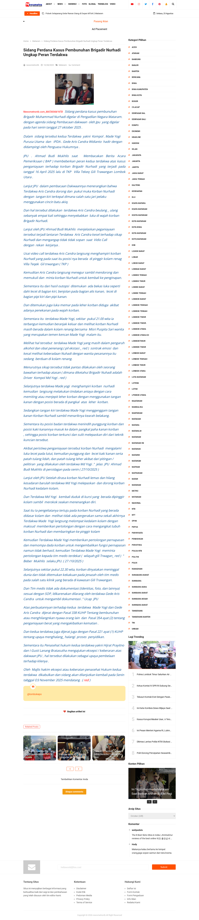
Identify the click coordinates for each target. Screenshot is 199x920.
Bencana (136, 77)
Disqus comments (74, 791)
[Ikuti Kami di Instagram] (139, 4)
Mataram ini (138, 443)
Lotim (135, 389)
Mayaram (136, 485)
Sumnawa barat (140, 605)
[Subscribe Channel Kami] (132, 4)
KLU (133, 197)
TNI (133, 623)
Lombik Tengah (139, 275)
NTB (133, 509)
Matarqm (136, 461)
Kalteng (136, 185)
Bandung (136, 59)
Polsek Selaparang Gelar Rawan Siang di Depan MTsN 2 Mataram (74, 13)
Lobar (135, 257)
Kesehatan (137, 191)
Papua (135, 527)
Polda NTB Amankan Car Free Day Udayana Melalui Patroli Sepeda (39, 754)
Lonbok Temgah (139, 359)
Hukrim (135, 143)
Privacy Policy (83, 899)
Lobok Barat (138, 263)
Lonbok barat (139, 353)
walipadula (137, 830)
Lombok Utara (139, 329)
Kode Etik (80, 892)
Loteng (135, 383)
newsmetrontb (99, 915)
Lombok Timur (139, 317)
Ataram (135, 53)
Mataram (63, 65)
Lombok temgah (140, 305)
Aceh (134, 47)
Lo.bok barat (138, 251)
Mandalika (137, 407)
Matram (136, 467)
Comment (76, 65)
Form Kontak (133, 892)
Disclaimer (81, 888)
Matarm (136, 455)
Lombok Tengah (139, 311)
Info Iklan (131, 899)
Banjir (135, 65)
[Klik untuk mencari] (173, 4)
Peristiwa (137, 545)
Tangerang (137, 611)
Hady (134, 844)
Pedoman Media (84, 895)
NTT (133, 515)
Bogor (135, 101)
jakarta (136, 161)
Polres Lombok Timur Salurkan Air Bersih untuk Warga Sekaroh (167, 674)
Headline (136, 137)
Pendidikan (137, 539)
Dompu (135, 125)
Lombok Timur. (139, 323)
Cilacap (136, 107)
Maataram (137, 401)
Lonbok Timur (139, 365)
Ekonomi (136, 131)
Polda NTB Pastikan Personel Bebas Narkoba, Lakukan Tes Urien (108, 754)
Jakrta (135, 167)
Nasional (136, 503)
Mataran (136, 449)
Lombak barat (139, 269)
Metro (135, 491)
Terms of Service (84, 902)
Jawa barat (137, 173)
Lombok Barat (139, 299)
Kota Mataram (139, 221)
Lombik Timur (138, 281)
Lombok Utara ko (140, 335)
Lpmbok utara (139, 395)
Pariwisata (137, 533)
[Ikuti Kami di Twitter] (145, 4)
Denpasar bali (139, 119)
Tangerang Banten (141, 617)
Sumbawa (136, 581)
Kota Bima (137, 227)
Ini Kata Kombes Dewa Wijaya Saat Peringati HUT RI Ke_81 (165, 708)
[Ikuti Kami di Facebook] (152, 4)
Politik (135, 557)
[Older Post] (78, 769)
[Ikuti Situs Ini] (166, 4)
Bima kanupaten (140, 89)
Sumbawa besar (140, 599)
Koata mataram (139, 209)
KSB (133, 245)
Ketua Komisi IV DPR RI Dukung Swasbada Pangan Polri (164, 685)
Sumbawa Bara (139, 587)
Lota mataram (139, 377)
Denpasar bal (138, 113)
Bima (134, 83)
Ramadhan (137, 569)
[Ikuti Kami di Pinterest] (159, 4)
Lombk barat (138, 287)
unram (135, 629)
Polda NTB (137, 551)
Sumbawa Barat (140, 593)
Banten (135, 71)
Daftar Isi (131, 888)
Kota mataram (139, 233)
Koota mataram (139, 215)
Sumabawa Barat (140, 575)
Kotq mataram (139, 239)
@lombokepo (34, 694)
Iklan (134, 149)
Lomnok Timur (139, 347)
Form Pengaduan (135, 895)
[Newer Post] (70, 769)
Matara (135, 425)
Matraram (137, 473)
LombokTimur (139, 341)
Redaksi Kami (133, 902)
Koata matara (139, 203)
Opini (134, 521)
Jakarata (136, 155)
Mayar (135, 479)
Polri (134, 563)
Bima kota (137, 95)
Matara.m (136, 431)
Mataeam (136, 419)
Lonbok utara (139, 371)
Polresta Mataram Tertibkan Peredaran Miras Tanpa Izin (72, 756)
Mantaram (137, 413)
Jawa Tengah (138, 179)
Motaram (136, 497)
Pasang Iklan (101, 21)
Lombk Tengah (139, 293)
